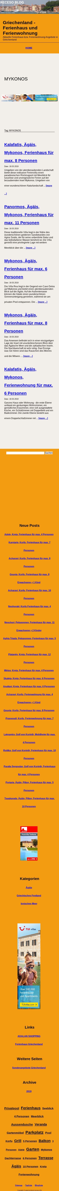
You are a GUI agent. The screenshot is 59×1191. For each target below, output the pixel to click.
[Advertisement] (29, 488)
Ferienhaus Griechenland (29, 1044)
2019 (29, 1091)
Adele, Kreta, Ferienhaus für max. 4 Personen (29, 534)
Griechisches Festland (29, 895)
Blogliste (39, 1185)
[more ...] (30, 248)
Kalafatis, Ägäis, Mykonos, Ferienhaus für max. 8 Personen (29, 152)
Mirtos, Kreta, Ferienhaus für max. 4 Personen (29, 670)
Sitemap (18, 1185)
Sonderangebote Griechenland (29, 1068)
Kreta (43, 1166)
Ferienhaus (31, 1108)
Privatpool (11, 1108)
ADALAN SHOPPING (29, 1036)
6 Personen (30, 1158)
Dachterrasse (13, 1158)
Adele (21, 1150)
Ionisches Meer (29, 903)
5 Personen (30, 1141)
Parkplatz (34, 1132)
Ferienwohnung (29, 1174)
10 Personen (30, 1166)
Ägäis (29, 887)
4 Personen (21, 1116)
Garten (32, 1149)
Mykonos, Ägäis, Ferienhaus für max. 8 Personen (25, 323)
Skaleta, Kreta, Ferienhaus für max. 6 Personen (29, 678)
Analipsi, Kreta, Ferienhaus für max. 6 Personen (29, 686)
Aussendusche (22, 1124)
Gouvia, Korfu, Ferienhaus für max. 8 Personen (29, 710)
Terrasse (45, 1158)
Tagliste (28, 1185)
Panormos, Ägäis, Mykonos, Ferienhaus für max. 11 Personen (29, 214)
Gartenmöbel (15, 1132)
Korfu (9, 1141)
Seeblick (48, 1108)
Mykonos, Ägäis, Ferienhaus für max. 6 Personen (25, 269)
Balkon (45, 1141)
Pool (48, 1132)
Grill (17, 1141)
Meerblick (37, 1116)
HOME (28, 48)
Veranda (41, 1124)
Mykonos (46, 1149)
